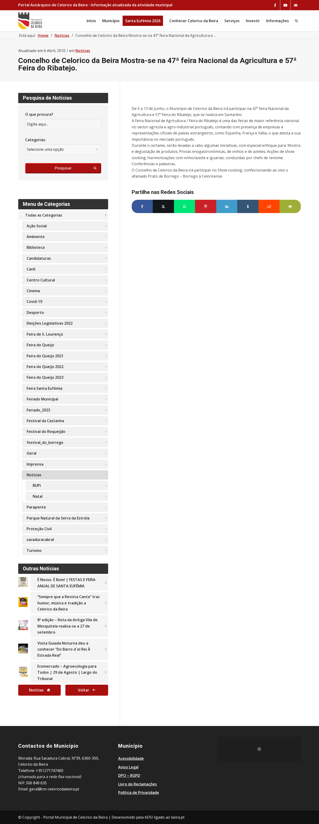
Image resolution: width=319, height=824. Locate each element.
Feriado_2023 (38, 410)
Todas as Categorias (43, 215)
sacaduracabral (40, 539)
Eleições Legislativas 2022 (50, 323)
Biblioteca (36, 247)
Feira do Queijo (40, 344)
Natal (38, 496)
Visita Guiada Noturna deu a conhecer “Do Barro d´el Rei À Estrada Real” (63, 649)
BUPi (37, 485)
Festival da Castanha (45, 420)
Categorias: (35, 139)
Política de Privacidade (138, 792)
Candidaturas (39, 258)
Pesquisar (63, 168)
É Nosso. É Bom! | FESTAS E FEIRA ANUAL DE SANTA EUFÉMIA (66, 582)
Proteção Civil (39, 528)
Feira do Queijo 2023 (45, 377)
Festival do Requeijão (46, 431)
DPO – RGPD (129, 775)
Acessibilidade (131, 758)
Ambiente (36, 236)
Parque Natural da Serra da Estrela (58, 518)
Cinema (33, 290)
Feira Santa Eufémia (44, 388)
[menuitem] (91, 20)
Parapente (36, 507)
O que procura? (39, 114)
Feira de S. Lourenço (45, 334)
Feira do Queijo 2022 (45, 366)
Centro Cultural (41, 280)
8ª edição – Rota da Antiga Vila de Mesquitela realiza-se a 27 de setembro (67, 626)
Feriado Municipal (42, 399)
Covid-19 (34, 301)
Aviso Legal (128, 767)
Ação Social (37, 225)
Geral (31, 453)
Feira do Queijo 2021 (45, 355)
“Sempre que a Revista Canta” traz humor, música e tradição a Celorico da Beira (68, 603)
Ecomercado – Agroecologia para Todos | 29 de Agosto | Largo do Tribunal (67, 672)
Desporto (35, 312)
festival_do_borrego (45, 442)
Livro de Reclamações (137, 784)
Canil (31, 269)
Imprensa (35, 464)
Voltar (83, 690)
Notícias (82, 50)
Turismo (34, 550)
